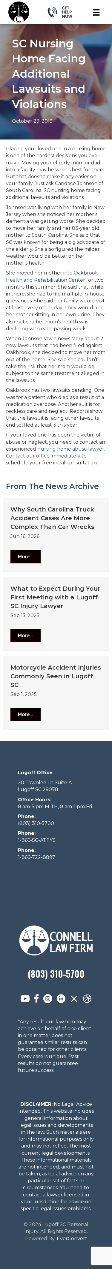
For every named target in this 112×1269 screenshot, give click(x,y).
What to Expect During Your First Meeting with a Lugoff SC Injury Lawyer (55, 597)
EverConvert (72, 1238)
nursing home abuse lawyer (70, 449)
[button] (25, 556)
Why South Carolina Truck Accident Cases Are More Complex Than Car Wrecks (52, 518)
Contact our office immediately (43, 456)
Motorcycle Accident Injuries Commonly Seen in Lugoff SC (55, 676)
